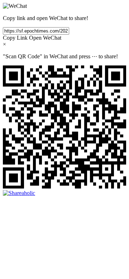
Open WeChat (45, 38)
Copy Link (15, 38)
